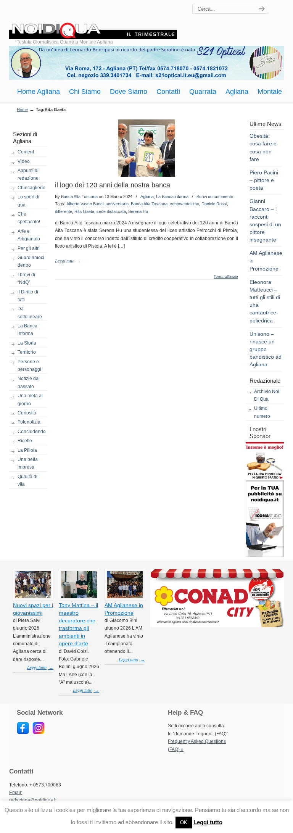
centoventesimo (184, 203)
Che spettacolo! (29, 217)
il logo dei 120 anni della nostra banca (112, 185)
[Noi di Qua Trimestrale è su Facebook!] (23, 732)
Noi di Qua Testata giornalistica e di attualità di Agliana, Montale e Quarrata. (93, 20)
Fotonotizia (29, 422)
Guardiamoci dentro (31, 261)
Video (24, 161)
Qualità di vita (27, 480)
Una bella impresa (28, 463)
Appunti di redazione (28, 174)
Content (26, 152)
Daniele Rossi (214, 203)
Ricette (25, 440)
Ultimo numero (262, 412)
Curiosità (27, 413)
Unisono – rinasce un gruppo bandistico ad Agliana (266, 349)
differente (63, 211)
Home (22, 109)
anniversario (117, 203)
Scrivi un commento (214, 196)
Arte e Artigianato (29, 235)
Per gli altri (29, 248)
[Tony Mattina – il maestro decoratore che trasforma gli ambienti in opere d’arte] (79, 596)
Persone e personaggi (29, 365)
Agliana (147, 196)
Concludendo (32, 431)
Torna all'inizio (226, 277)
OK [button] (183, 822)
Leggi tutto (207, 822)
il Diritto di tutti (28, 295)
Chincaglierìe (31, 187)
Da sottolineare (30, 312)
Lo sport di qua (28, 200)
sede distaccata (111, 211)
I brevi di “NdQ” (26, 278)
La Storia (27, 343)
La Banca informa (27, 329)
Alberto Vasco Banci (84, 203)
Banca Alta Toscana (79, 196)
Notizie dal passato (29, 382)
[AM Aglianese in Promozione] (125, 596)
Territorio (27, 352)
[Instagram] (38, 732)
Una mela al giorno (30, 399)
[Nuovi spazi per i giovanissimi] (33, 596)
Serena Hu (138, 211)
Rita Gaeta (84, 211)
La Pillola (27, 450)
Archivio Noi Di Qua (266, 395)
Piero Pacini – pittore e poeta (264, 180)
